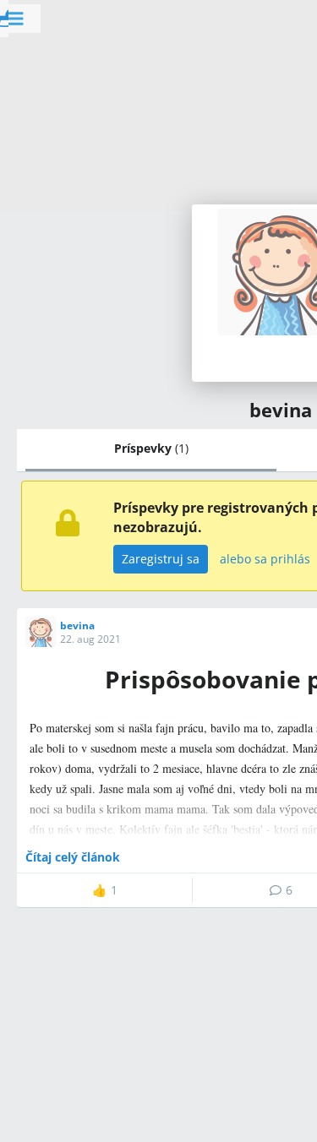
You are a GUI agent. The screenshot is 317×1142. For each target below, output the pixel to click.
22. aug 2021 (90, 639)
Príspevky (151, 448)
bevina (77, 625)
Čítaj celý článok (72, 857)
